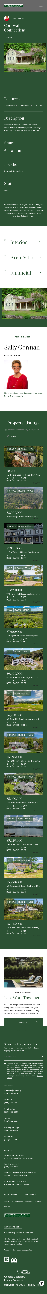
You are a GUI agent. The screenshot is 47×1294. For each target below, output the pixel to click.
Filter (13, 437)
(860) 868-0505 (11, 1112)
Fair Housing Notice (13, 1227)
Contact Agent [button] (21, 1031)
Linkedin (29, 1202)
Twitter (38, 1202)
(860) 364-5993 (11, 1121)
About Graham (10, 1195)
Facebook (8, 1202)
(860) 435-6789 (11, 1093)
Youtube (8, 1207)
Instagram (19, 1202)
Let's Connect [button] (22, 1022)
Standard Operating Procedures (18, 1233)
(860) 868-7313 (11, 1130)
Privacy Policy (35, 1284)
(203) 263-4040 (11, 1140)
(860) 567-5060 (11, 1103)
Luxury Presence (13, 1280)
